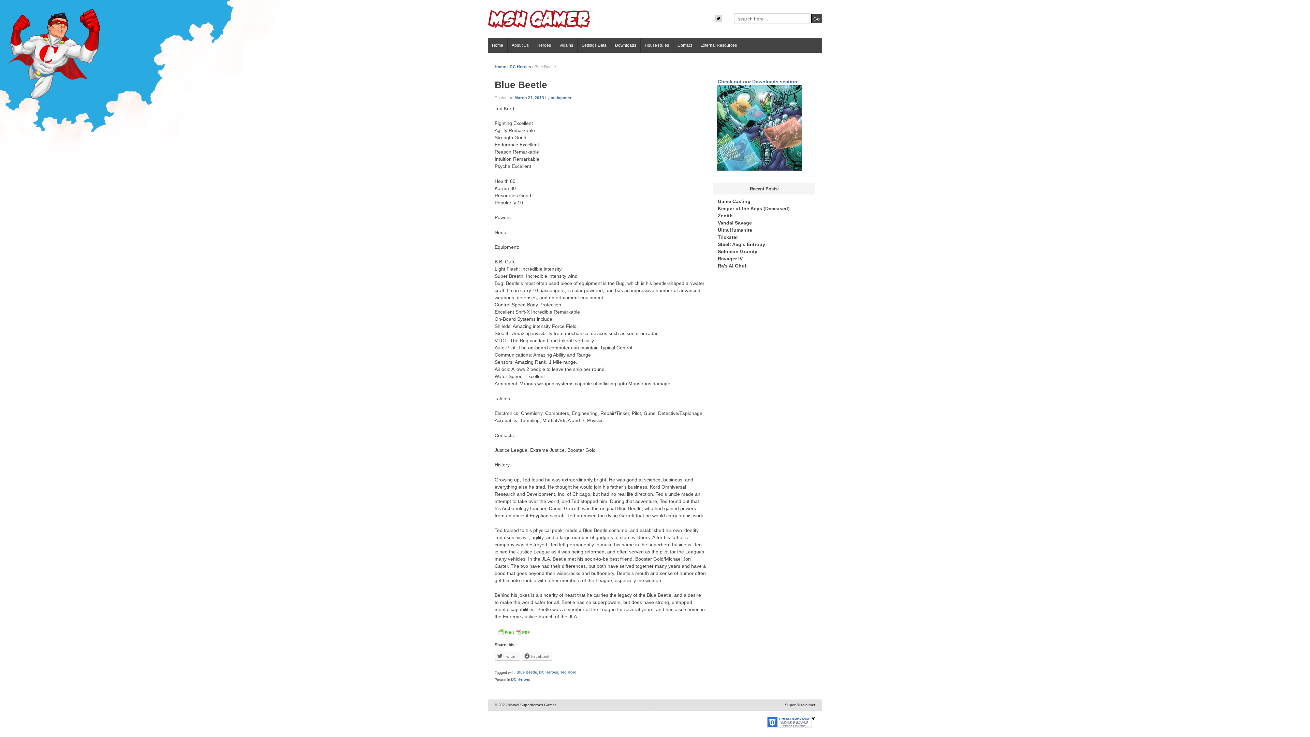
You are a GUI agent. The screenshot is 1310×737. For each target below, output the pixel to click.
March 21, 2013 (529, 98)
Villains (566, 45)
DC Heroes (520, 66)
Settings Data (594, 45)
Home (497, 45)
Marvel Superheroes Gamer (531, 705)
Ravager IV (730, 258)
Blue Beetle (526, 672)
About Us (520, 45)
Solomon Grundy (737, 251)
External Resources (718, 45)
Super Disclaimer (800, 705)
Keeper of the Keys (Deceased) (754, 208)
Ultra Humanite (735, 230)
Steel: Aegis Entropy (741, 244)
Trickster (728, 237)
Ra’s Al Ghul (732, 266)
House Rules (657, 45)
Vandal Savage (735, 223)
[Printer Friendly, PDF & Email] (513, 634)
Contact (685, 45)
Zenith (725, 215)
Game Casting (734, 201)
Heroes (544, 45)
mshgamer (561, 98)
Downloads (625, 45)
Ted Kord (568, 672)
